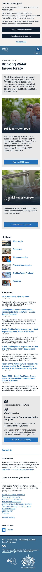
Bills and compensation (11, 502)
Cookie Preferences (9, 542)
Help (3, 539)
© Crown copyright (28, 568)
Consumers (17, 249)
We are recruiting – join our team (15, 296)
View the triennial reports (21, 225)
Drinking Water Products (23, 273)
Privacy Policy (12, 539)
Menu (36, 53)
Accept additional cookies (21, 29)
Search (38, 49)
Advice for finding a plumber (13, 495)
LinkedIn (10, 530)
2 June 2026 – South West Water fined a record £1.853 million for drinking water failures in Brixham (19, 378)
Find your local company (21, 440)
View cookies (21, 42)
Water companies (20, 257)
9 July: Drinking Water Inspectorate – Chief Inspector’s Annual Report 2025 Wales (20, 330)
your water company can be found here (18, 469)
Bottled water (7, 511)
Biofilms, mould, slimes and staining (17, 504)
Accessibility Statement (27, 539)
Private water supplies (22, 265)
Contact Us (7, 450)
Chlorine (5, 513)
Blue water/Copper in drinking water (16, 506)
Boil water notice (8, 508)
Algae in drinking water (11, 497)
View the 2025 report (21, 162)
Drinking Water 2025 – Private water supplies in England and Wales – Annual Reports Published (18, 311)
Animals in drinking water (12, 499)
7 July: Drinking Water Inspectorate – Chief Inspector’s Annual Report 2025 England (20, 347)
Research (17, 281)
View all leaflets (8, 517)
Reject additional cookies (21, 36)
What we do (18, 241)
